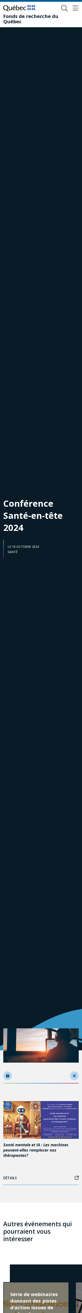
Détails (10, 1178)
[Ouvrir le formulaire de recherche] (64, 8)
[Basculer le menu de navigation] (75, 8)
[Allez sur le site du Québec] (19, 8)
